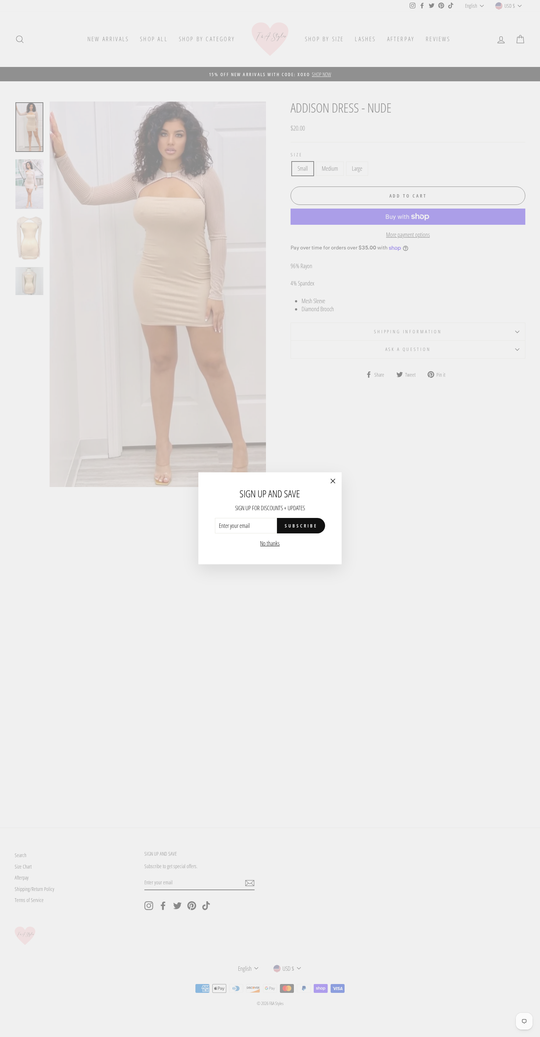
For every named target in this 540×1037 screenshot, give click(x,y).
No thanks (270, 544)
